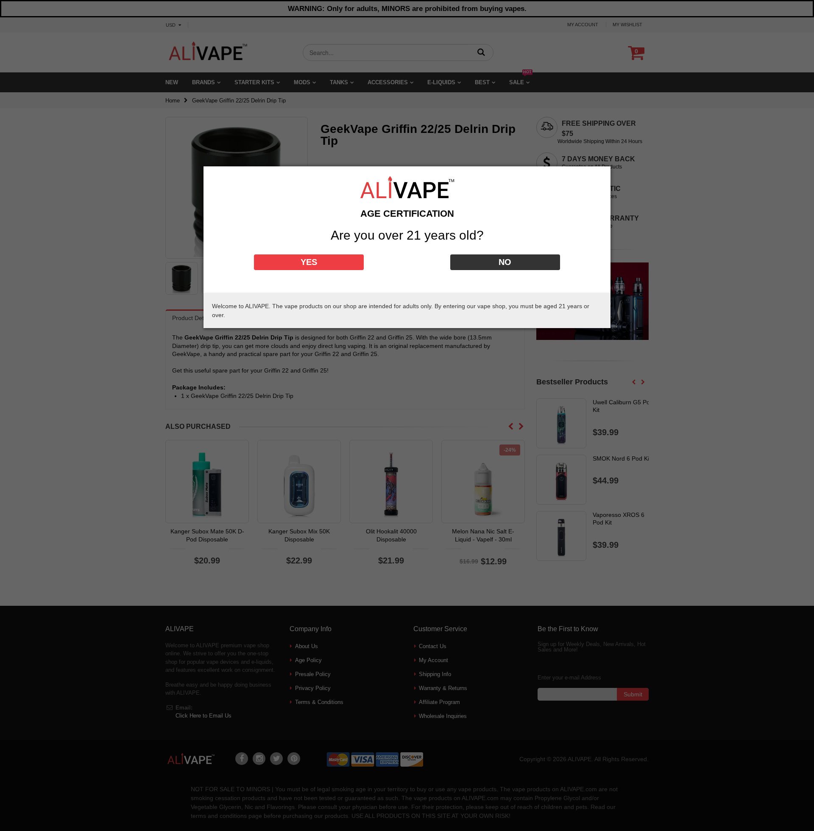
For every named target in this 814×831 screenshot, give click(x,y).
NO (505, 262)
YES (309, 262)
